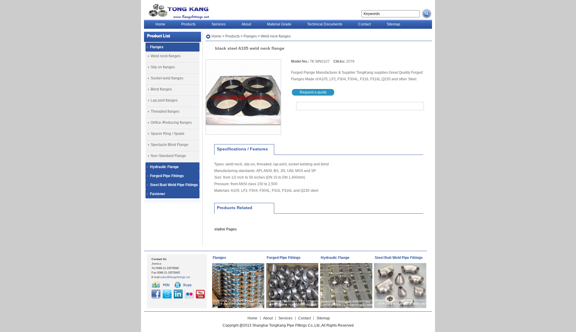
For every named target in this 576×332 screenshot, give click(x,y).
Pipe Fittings (177, 11)
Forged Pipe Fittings (167, 176)
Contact (364, 24)
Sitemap (393, 24)
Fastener (157, 194)
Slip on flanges (163, 67)
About (246, 24)
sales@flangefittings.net (175, 277)
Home (160, 24)
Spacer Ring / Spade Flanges (167, 135)
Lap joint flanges (164, 100)
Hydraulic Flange (164, 167)
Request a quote (313, 92)
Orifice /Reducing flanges (171, 122)
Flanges (157, 47)
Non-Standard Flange (168, 156)
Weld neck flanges (166, 56)
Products (188, 24)
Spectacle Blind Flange (169, 145)
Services (219, 24)
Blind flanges (161, 89)
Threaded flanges (165, 111)
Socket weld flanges (167, 78)
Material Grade (279, 24)
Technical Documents (324, 24)
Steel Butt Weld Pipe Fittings (174, 185)
